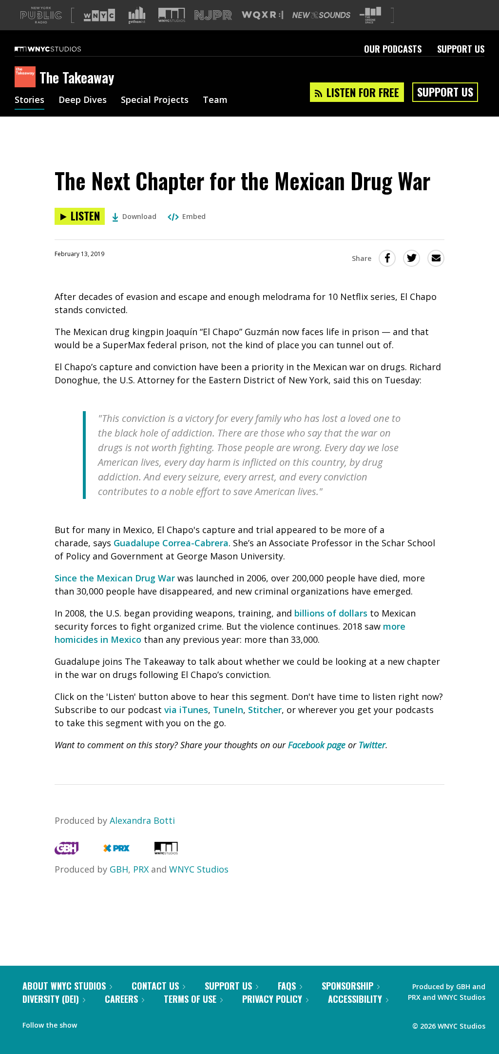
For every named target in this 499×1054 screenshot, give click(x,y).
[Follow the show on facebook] (91, 1023)
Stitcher (265, 710)
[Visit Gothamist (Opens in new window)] (137, 15)
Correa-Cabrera (194, 543)
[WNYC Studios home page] (60, 48)
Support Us (460, 48)
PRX (141, 869)
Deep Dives (82, 100)
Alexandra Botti (142, 820)
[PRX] (116, 851)
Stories (29, 100)
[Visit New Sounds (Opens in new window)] (321, 15)
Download (139, 216)
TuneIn (228, 710)
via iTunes (186, 710)
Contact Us (155, 985)
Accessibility (355, 999)
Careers (121, 999)
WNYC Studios (199, 869)
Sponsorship (347, 985)
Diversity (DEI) (50, 999)
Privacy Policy (272, 999)
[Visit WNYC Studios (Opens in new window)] (171, 15)
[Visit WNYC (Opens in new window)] (99, 15)
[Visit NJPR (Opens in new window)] (213, 15)
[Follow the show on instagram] (128, 1023)
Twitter (372, 745)
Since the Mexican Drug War (115, 578)
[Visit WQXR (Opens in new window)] (262, 15)
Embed (194, 216)
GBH (119, 869)
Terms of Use (190, 999)
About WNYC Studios (64, 985)
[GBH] (66, 851)
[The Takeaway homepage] (27, 77)
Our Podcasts (393, 48)
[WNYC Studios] (166, 851)
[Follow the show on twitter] (110, 1023)
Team (215, 100)
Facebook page (316, 745)
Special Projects (155, 100)
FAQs (287, 985)
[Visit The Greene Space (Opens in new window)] (370, 15)
